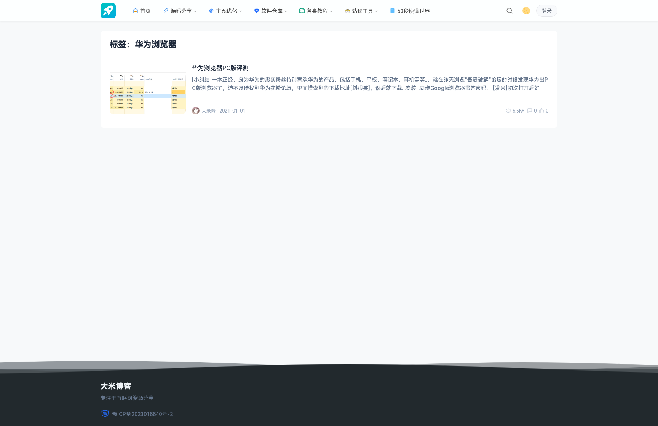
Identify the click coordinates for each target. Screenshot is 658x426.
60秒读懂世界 (413, 10)
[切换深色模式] (526, 11)
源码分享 (181, 10)
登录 (547, 11)
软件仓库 (272, 10)
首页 (145, 10)
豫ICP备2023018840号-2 (142, 414)
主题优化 (226, 10)
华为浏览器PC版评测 (220, 68)
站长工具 (362, 10)
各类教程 (317, 10)
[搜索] (509, 11)
